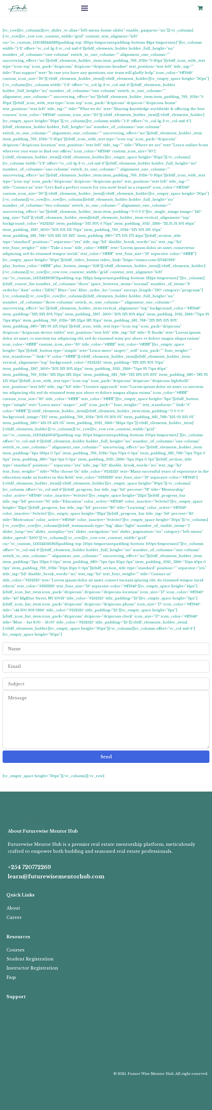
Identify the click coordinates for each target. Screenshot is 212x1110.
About (13, 908)
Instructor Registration (32, 968)
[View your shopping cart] (201, 8)
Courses (15, 949)
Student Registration (30, 959)
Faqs (11, 977)
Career (14, 917)
